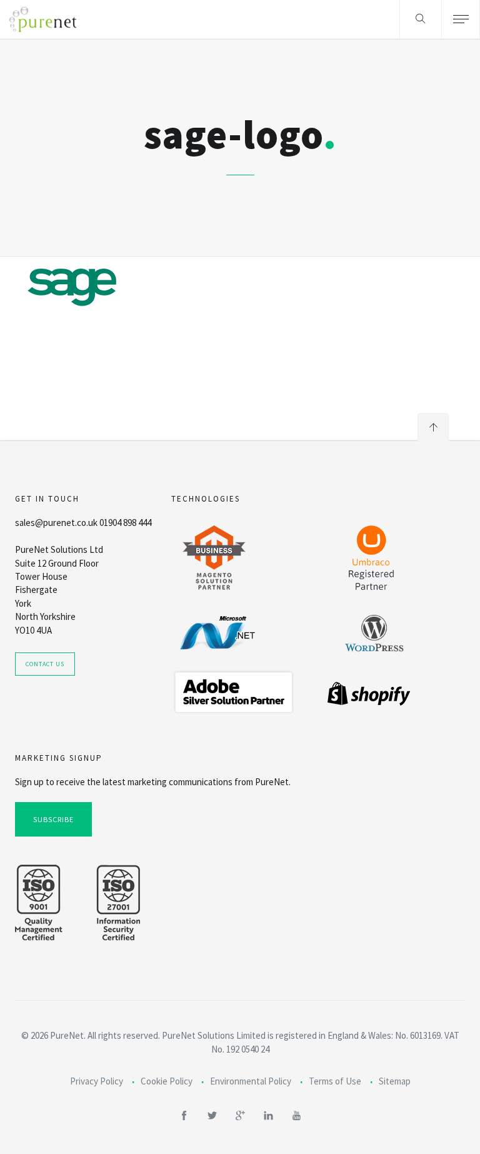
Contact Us (45, 664)
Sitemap (395, 1081)
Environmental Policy (250, 1081)
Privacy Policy (96, 1081)
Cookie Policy (166, 1081)
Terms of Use (335, 1081)
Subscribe (53, 819)
